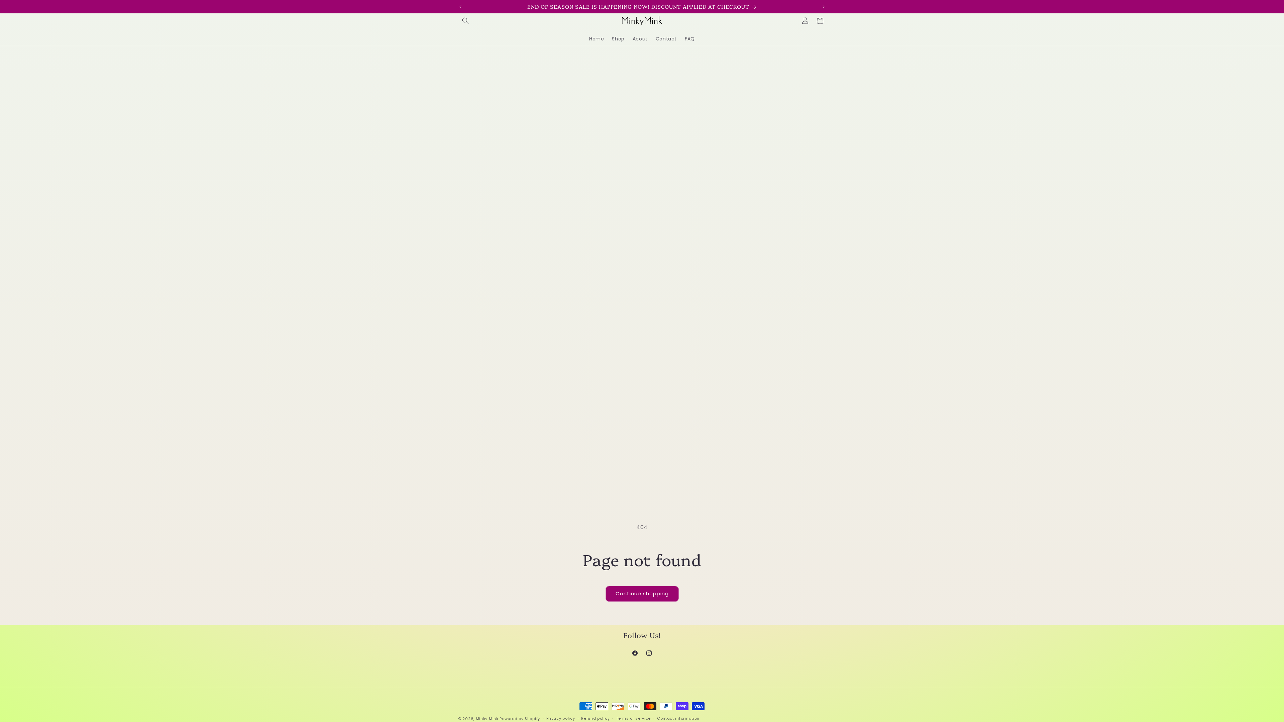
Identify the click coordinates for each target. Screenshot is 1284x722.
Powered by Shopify (520, 718)
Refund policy (595, 718)
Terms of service (633, 718)
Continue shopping (642, 593)
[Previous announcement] (460, 6)
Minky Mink (487, 718)
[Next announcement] (823, 6)
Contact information (678, 718)
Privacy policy (560, 718)
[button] (465, 20)
